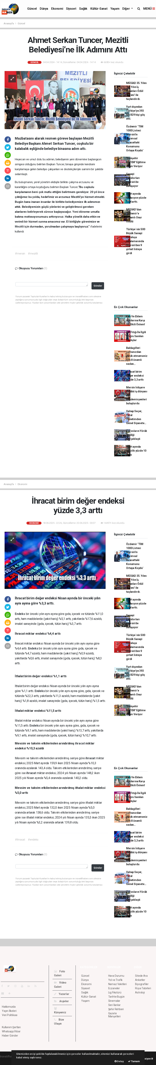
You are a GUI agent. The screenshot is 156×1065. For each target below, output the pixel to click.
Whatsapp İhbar (11, 1031)
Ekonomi (57, 8)
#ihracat (20, 839)
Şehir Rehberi (116, 1009)
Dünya (44, 8)
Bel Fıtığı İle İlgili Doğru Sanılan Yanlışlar (136, 336)
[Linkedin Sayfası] (30, 986)
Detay (120, 1061)
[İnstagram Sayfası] (17, 986)
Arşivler (64, 1001)
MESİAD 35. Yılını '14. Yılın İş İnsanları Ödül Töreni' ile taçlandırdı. (136, 90)
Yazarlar (63, 993)
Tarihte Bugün (116, 996)
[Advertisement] (133, 281)
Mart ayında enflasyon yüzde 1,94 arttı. (136, 197)
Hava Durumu (116, 975)
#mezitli (33, 253)
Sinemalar (114, 1000)
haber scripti (7, 1060)
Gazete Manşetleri (114, 1015)
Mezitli (19, 226)
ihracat (80, 743)
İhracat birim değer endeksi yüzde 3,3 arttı (135, 375)
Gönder (98, 285)
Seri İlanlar (114, 1005)
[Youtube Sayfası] (23, 986)
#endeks (33, 839)
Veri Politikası (9, 1015)
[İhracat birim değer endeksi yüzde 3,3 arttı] (55, 560)
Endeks (20, 614)
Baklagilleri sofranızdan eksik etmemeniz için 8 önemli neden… (136, 355)
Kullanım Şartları (11, 1027)
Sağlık (83, 8)
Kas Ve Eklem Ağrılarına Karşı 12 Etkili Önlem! (135, 320)
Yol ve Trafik (115, 979)
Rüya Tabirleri (143, 988)
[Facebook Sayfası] (3, 986)
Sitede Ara (141, 975)
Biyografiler (142, 984)
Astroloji (140, 992)
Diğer (126, 8)
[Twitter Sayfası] (10, 986)
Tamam (135, 1061)
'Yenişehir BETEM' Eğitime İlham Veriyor (135, 162)
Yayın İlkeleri (9, 1010)
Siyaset (71, 8)
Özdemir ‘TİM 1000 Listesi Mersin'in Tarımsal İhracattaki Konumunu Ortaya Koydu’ (134, 138)
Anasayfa (9, 23)
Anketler (140, 979)
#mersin (20, 253)
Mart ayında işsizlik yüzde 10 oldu (136, 450)
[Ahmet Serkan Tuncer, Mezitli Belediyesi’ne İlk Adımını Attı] (55, 99)
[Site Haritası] (4, 993)
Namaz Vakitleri (117, 984)
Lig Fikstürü (114, 992)
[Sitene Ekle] (11, 993)
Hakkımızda (9, 1006)
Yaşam (114, 8)
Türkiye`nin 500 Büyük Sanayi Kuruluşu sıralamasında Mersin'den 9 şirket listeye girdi (135, 241)
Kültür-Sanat (98, 8)
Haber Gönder (10, 1035)
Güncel (32, 8)
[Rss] (37, 986)
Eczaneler (114, 988)
